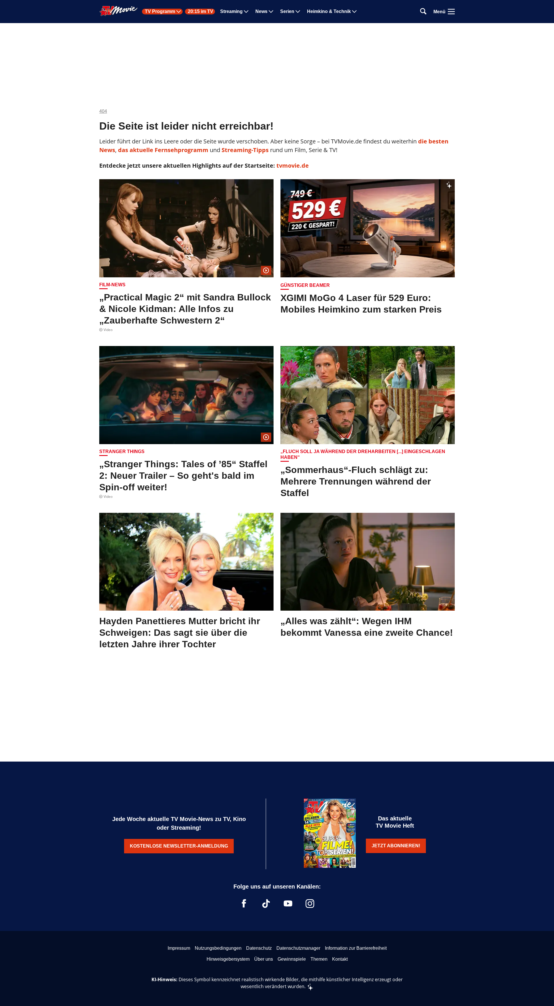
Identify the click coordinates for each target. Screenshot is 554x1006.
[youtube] (288, 903)
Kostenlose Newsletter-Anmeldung (179, 846)
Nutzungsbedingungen (218, 948)
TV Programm (160, 11)
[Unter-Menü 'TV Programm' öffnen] (178, 11)
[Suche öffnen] (423, 11)
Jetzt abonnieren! (396, 845)
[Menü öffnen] (451, 11)
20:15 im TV (200, 11)
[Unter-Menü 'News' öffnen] (271, 11)
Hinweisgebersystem (228, 959)
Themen (318, 959)
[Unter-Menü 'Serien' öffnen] (297, 11)
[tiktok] (266, 903)
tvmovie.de (292, 165)
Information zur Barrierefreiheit (356, 948)
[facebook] (244, 903)
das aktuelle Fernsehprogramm (162, 150)
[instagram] (310, 903)
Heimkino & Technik (329, 11)
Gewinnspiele (292, 959)
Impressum (179, 948)
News (261, 11)
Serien (287, 11)
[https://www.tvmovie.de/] (118, 11)
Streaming (231, 11)
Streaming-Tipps (245, 150)
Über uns (263, 959)
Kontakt (340, 959)
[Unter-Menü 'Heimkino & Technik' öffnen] (354, 11)
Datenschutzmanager (298, 948)
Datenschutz (259, 948)
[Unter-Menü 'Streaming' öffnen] (246, 11)
